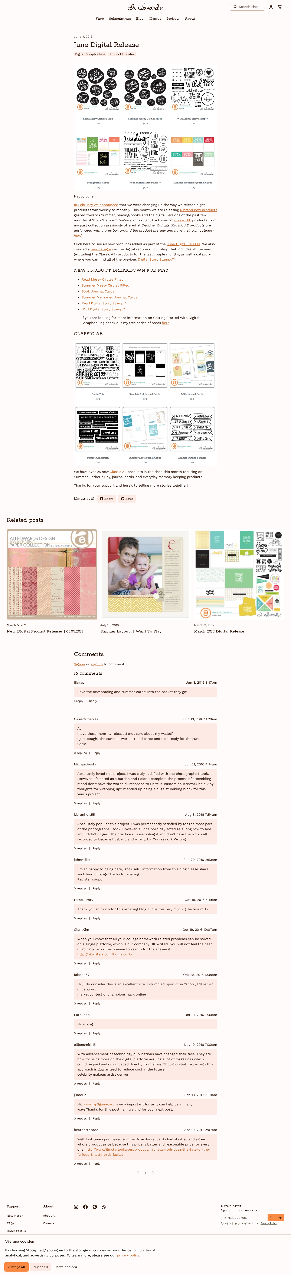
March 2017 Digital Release (219, 631)
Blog (140, 18)
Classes (155, 18)
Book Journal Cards (98, 291)
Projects (173, 18)
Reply (93, 701)
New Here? (15, 1215)
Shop (100, 18)
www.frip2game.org (98, 1104)
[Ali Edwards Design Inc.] (146, 6)
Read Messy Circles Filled (103, 279)
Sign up (276, 1217)
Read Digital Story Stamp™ (104, 303)
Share (110, 500)
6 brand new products (198, 210)
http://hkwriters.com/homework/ (104, 954)
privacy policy (128, 1255)
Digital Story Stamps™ (156, 259)
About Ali (49, 1215)
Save (130, 500)
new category (102, 249)
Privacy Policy (269, 1223)
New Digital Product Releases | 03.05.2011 (45, 631)
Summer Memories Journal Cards (109, 297)
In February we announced (96, 205)
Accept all (16, 1267)
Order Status (16, 1231)
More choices (66, 1267)
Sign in (79, 664)
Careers (48, 1223)
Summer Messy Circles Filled (105, 285)
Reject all (40, 1267)
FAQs (10, 1223)
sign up (97, 664)
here (165, 323)
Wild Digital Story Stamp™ (103, 309)
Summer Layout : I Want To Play (131, 631)
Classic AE (182, 220)
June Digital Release (183, 244)
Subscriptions (120, 18)
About (190, 18)
